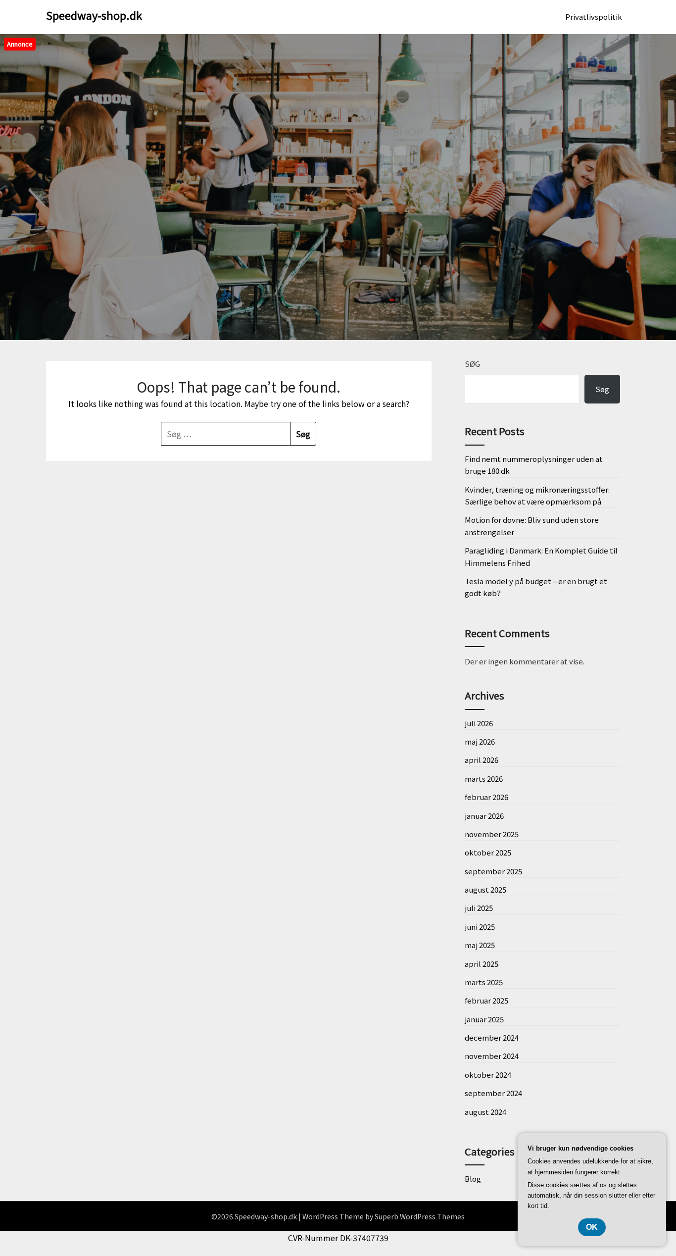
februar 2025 (486, 1000)
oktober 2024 (488, 1074)
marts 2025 (484, 982)
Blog (473, 1178)
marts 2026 (484, 778)
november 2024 (492, 1056)
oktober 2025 (488, 852)
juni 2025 (480, 926)
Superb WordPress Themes (420, 1216)
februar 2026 (486, 797)
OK (592, 1227)
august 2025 (485, 889)
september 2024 (493, 1093)
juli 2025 (479, 908)
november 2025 (492, 834)
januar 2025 (484, 1019)
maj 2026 (480, 741)
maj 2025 (480, 945)
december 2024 (492, 1037)
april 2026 (481, 759)
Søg (472, 363)
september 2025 (493, 871)
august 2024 (485, 1111)
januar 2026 (484, 815)
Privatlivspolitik (593, 16)
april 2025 (481, 963)
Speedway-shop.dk (94, 15)
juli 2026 (479, 723)
